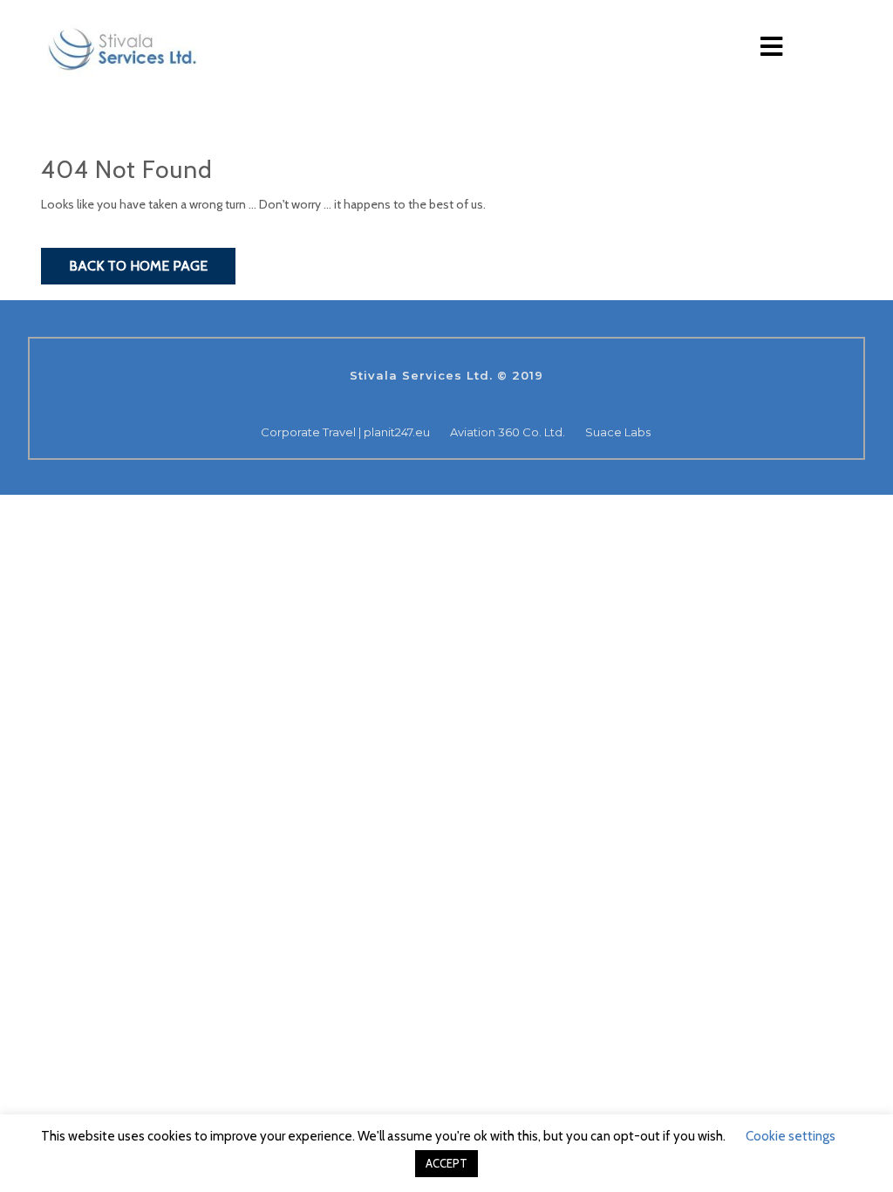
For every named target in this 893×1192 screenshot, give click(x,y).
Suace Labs (618, 432)
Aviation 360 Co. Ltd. (507, 432)
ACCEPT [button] (446, 1163)
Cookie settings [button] (790, 1136)
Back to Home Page (138, 265)
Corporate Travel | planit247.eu (345, 432)
